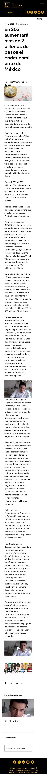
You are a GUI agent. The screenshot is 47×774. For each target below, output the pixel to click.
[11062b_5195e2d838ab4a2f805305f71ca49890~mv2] (31, 12)
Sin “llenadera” (12, 721)
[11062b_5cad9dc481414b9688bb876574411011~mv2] (42, 12)
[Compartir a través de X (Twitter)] (11, 683)
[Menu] (42, 5)
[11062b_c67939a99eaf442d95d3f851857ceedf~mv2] (39, 12)
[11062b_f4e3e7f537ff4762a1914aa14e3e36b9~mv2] (28, 12)
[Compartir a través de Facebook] (5, 683)
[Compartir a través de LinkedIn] (17, 683)
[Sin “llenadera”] (18, 708)
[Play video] (18, 648)
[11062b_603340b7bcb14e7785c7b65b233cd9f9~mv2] (35, 12)
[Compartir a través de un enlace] (22, 683)
